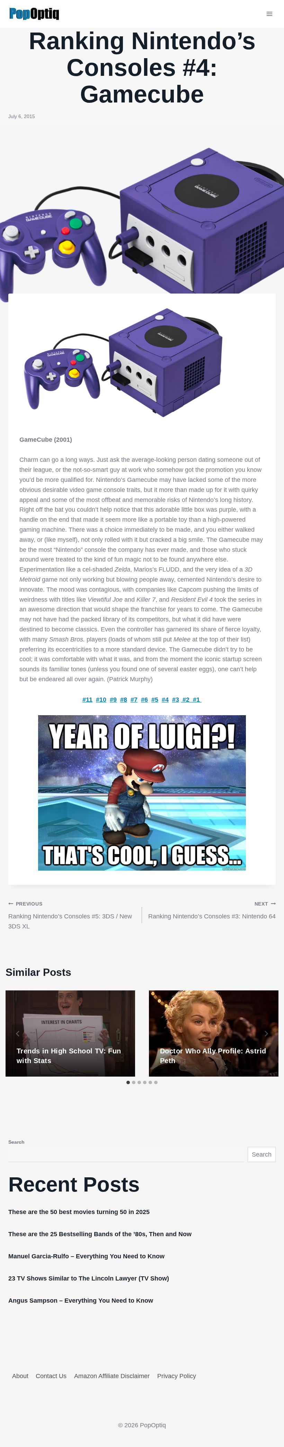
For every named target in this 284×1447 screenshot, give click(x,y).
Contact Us (51, 1376)
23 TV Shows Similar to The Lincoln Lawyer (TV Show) (88, 1278)
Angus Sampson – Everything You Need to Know (80, 1300)
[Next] (266, 1033)
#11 (87, 699)
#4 (165, 699)
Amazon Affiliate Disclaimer (112, 1376)
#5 (154, 699)
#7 (134, 699)
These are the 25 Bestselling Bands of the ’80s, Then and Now (100, 1234)
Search (16, 1142)
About (20, 1376)
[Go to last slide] (18, 1033)
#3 (175, 699)
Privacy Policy (176, 1376)
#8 (123, 699)
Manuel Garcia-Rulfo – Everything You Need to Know (86, 1256)
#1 (196, 699)
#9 (113, 699)
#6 (144, 699)
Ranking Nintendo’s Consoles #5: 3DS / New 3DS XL (70, 915)
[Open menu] (269, 13)
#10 (101, 699)
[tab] (128, 1082)
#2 (186, 699)
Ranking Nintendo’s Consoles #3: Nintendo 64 (212, 910)
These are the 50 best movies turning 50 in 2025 (79, 1211)
